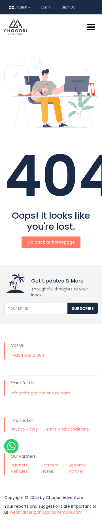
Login (46, 7)
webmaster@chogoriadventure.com (46, 512)
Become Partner (77, 468)
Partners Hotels (49, 468)
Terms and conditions (66, 429)
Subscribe (83, 308)
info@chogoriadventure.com (40, 393)
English (21, 7)
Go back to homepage (51, 242)
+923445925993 (27, 355)
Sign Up (68, 7)
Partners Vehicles (19, 468)
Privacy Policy (24, 429)
